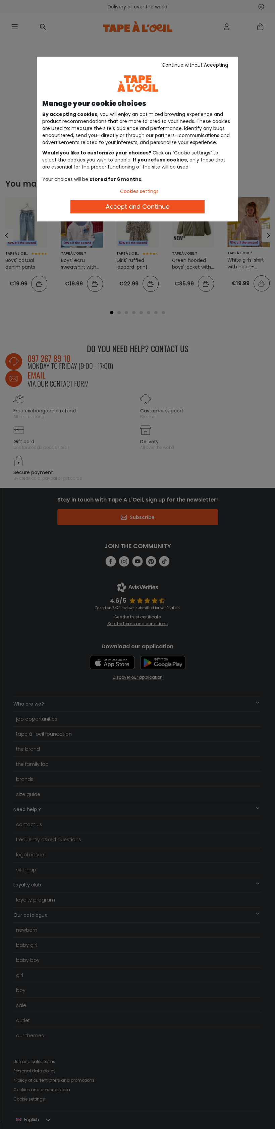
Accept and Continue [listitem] (137, 206)
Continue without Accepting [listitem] (195, 65)
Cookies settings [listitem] (139, 191)
